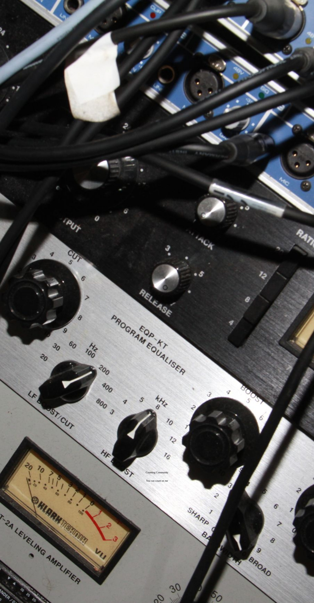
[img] (157, 301)
